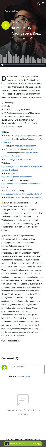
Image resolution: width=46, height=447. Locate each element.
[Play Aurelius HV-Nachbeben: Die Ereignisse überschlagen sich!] (5, 25)
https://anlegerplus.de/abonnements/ (16, 177)
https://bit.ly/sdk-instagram (25, 146)
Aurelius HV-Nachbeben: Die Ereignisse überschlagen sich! (25, 31)
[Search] (38, 3)
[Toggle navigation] (43, 3)
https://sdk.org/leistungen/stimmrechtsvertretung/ (21, 194)
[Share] (31, 38)
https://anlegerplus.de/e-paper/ (29, 136)
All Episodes (11, 11)
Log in (27, 376)
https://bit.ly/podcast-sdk (23, 149)
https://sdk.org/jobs (33, 197)
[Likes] (12, 38)
